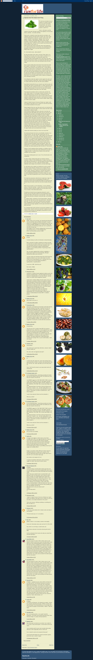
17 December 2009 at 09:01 (32, 302)
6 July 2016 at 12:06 (31, 619)
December (61, 139)
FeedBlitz (63, 444)
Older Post (51, 645)
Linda (28, 599)
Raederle (28, 621)
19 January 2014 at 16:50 (32, 536)
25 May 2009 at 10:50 (31, 233)
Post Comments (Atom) (32, 647)
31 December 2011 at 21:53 (32, 370)
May (60, 128)
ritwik (28, 436)
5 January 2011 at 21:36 (31, 341)
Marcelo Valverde (30, 465)
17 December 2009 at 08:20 (32, 296)
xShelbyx (29, 343)
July (60, 131)
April (60, 119)
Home (38, 645)
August (60, 133)
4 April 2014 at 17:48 (31, 597)
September (61, 135)
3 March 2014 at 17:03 (31, 557)
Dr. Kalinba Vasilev (31, 373)
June (60, 130)
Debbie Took (29, 235)
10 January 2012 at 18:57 (32, 427)
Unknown (29, 508)
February (60, 116)
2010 (59, 141)
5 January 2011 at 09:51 (31, 322)
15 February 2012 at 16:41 (32, 493)
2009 (59, 113)
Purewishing (29, 305)
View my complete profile (62, 168)
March (60, 118)
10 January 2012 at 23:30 (32, 433)
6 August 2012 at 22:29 (31, 505)
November (61, 138)
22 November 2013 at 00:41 (32, 517)
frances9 (28, 580)
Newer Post (24, 645)
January (60, 115)
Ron (27, 519)
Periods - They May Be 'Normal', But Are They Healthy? (63, 125)
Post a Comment (27, 640)
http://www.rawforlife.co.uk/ (61, 56)
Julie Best (29, 612)
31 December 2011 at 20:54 (32, 354)
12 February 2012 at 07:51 (32, 463)
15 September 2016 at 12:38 (32, 638)
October (60, 136)
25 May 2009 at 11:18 (31, 269)
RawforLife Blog (31, 6)
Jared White (29, 539)
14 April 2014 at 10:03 (31, 610)
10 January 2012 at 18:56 (32, 399)
